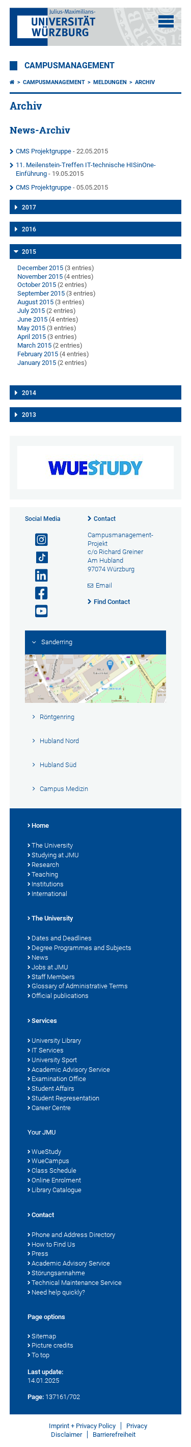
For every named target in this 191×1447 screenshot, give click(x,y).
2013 (29, 414)
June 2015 (32, 319)
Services (44, 1020)
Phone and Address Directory (73, 1235)
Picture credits (52, 1345)
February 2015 (37, 354)
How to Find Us (53, 1244)
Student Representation (65, 1098)
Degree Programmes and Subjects (81, 948)
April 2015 (31, 336)
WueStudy (46, 1151)
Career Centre (51, 1108)
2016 (29, 229)
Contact (105, 518)
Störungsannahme (58, 1273)
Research (45, 865)
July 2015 (31, 310)
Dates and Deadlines (62, 938)
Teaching (45, 874)
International (49, 894)
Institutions (48, 884)
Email (104, 585)
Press (40, 1253)
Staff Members (53, 977)
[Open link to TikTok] (37, 558)
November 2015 (40, 276)
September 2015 (41, 293)
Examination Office (59, 1079)
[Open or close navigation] (166, 21)
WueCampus (50, 1161)
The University (52, 845)
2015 (29, 251)
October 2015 (36, 284)
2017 (29, 207)
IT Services (48, 1050)
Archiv (145, 82)
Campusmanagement (69, 65)
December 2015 (40, 268)
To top (40, 1355)
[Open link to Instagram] (37, 540)
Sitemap (44, 1336)
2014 (29, 393)
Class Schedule (54, 1170)
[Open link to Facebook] (37, 593)
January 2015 (36, 362)
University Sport (54, 1060)
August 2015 (35, 302)
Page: (36, 1397)
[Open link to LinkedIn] (37, 576)
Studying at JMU (55, 855)
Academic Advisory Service (71, 1069)
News (40, 957)
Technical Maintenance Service (77, 1282)
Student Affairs (53, 1088)
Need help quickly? (58, 1292)
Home (40, 825)
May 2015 (31, 328)
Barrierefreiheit (114, 1434)
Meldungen (110, 82)
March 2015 (34, 345)
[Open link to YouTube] (37, 611)
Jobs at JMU (50, 967)
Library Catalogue (56, 1190)
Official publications (60, 995)
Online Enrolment (56, 1180)
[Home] (12, 82)
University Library (56, 1040)
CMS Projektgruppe (43, 151)
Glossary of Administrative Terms (80, 986)
